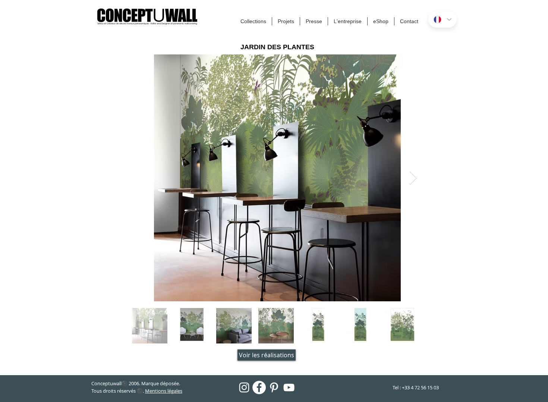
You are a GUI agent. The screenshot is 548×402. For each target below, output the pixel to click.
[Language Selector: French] (442, 19)
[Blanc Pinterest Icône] (274, 387)
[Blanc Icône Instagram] (244, 387)
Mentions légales (163, 390)
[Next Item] (413, 178)
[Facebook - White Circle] (259, 387)
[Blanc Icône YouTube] (289, 387)
